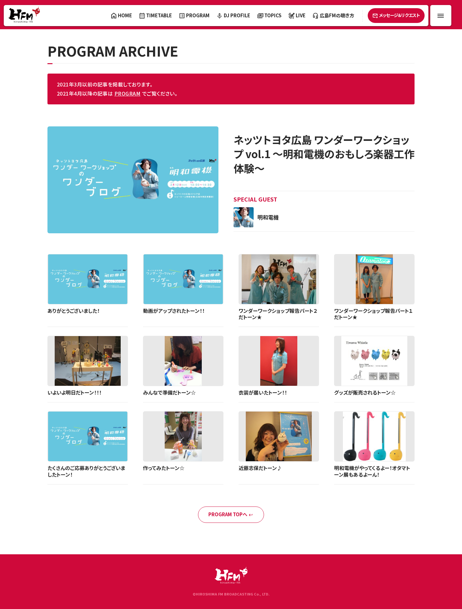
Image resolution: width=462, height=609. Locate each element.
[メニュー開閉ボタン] (440, 15)
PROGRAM (127, 93)
